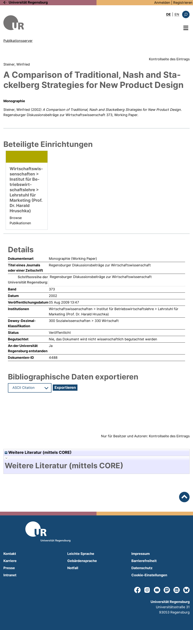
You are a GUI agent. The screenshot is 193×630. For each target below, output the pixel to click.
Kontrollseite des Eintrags (169, 59)
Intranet (9, 575)
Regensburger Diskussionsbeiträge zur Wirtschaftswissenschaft (54, 115)
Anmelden (162, 3)
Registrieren (182, 3)
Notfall (72, 568)
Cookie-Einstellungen (149, 575)
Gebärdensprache (82, 561)
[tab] (96, 465)
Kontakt (9, 554)
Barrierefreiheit (144, 561)
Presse (9, 568)
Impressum (140, 554)
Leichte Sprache (80, 554)
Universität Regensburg (28, 2)
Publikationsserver (18, 41)
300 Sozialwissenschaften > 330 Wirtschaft (84, 321)
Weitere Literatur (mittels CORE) (39, 452)
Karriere (10, 561)
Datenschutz (141, 568)
